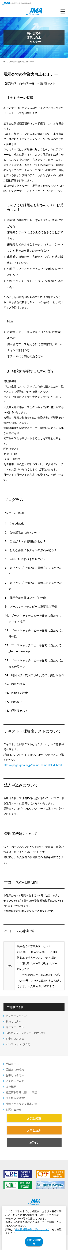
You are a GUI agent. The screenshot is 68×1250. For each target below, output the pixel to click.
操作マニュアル (15, 1027)
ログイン (34, 1142)
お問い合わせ (13, 1109)
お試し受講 (34, 1118)
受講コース (12, 1063)
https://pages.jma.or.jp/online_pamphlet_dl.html (32, 765)
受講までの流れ (15, 1069)
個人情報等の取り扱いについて (32, 1229)
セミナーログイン (16, 1015)
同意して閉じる (34, 1241)
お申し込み (34, 1130)
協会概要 (11, 1086)
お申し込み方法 (15, 1038)
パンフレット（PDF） (19, 1044)
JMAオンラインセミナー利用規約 (25, 1033)
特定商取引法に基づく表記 (21, 1092)
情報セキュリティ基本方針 (21, 1103)
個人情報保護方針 (16, 1098)
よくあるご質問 (15, 1081)
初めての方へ (13, 1021)
